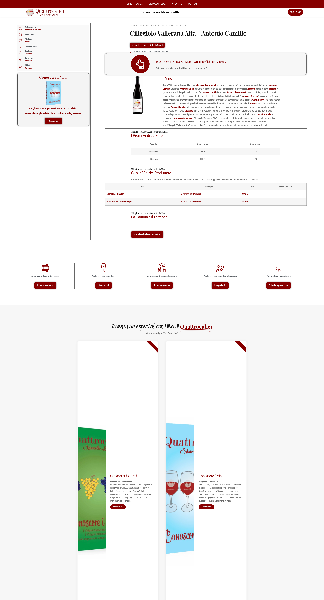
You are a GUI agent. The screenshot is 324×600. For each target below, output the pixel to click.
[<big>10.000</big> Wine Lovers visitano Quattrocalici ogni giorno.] (140, 64)
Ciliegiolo (28, 68)
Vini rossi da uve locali (33, 30)
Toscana (28, 54)
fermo (27, 42)
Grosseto (28, 61)
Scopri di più (53, 121)
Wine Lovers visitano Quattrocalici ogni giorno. (191, 62)
